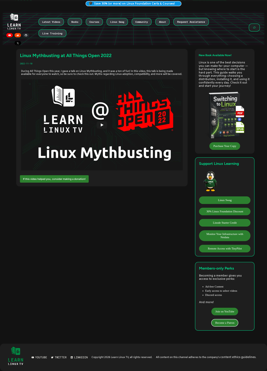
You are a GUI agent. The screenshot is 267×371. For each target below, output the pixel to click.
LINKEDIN (81, 357)
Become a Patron (224, 322)
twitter (61, 357)
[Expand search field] (254, 28)
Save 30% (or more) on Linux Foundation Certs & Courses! (134, 4)
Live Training (52, 33)
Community (141, 21)
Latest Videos (51, 21)
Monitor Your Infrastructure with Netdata (224, 235)
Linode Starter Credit (225, 222)
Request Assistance (191, 21)
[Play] (102, 125)
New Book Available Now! (215, 55)
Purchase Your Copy (224, 146)
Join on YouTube (224, 311)
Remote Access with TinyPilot (225, 248)
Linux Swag (117, 21)
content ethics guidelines (238, 357)
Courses (94, 21)
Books (74, 21)
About (162, 21)
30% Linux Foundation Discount (224, 211)
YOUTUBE (41, 357)
